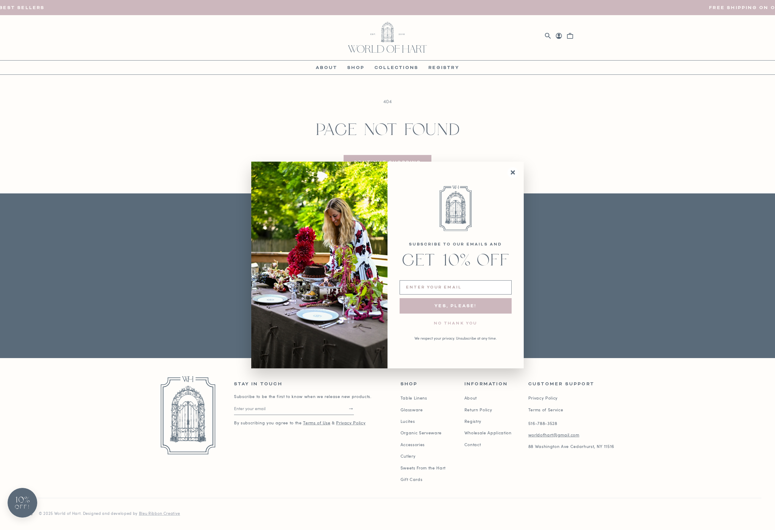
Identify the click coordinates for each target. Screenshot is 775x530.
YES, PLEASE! (455, 306)
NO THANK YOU (455, 323)
